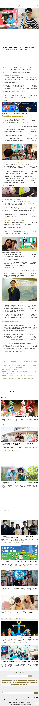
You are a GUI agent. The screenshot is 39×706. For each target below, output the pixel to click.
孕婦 (19, 682)
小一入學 (23, 682)
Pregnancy (6, 699)
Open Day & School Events (20, 489)
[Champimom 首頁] (18, 6)
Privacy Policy (15, 702)
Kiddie (20, 700)
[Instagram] (36, 697)
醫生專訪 (31, 680)
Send (36, 692)
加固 (14, 680)
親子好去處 (20, 684)
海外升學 (31, 682)
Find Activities (17, 450)
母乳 (24, 684)
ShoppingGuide (18, 680)
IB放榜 (36, 682)
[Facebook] (34, 697)
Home (2, 699)
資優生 (6, 389)
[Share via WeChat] (35, 27)
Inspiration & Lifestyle (13, 51)
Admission (28, 489)
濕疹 (16, 684)
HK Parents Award (35, 699)
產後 (10, 682)
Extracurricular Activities (20, 542)
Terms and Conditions (22, 702)
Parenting (29, 699)
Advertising (28, 702)
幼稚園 (16, 682)
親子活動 (15, 424)
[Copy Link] (37, 27)
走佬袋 (24, 680)
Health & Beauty (16, 699)
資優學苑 (11, 389)
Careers (10, 702)
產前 (13, 682)
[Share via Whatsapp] (33, 27)
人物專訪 (27, 389)
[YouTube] (37, 697)
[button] (1, 6)
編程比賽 (17, 389)
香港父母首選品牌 (5, 682)
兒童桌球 (4, 680)
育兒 (27, 680)
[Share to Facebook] (29, 27)
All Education (22, 618)
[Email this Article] (31, 27)
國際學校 (27, 682)
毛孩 (27, 684)
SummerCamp (9, 680)
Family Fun (22, 642)
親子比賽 (22, 389)
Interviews (21, 51)
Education (27, 51)
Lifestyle (11, 424)
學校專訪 (12, 684)
